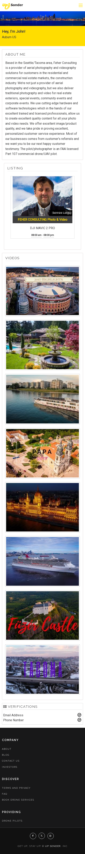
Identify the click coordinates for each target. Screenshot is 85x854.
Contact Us (11, 761)
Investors (9, 767)
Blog (5, 755)
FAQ (4, 794)
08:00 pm (48, 234)
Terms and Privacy (16, 788)
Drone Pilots (12, 821)
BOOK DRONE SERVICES (18, 800)
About (6, 749)
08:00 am (36, 234)
